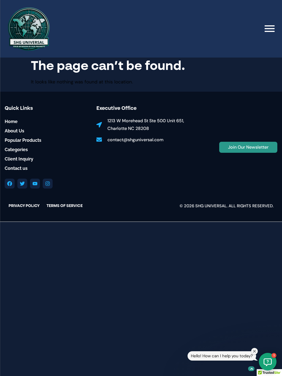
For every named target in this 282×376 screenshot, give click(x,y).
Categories (16, 149)
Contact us (16, 168)
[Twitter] (22, 184)
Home (11, 121)
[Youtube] (35, 184)
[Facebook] (10, 184)
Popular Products (23, 140)
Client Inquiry (19, 159)
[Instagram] (48, 184)
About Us (14, 130)
